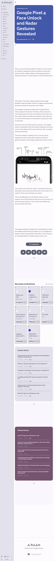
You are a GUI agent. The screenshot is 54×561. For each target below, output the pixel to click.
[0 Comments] (33, 39)
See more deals (49, 284)
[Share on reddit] (39, 252)
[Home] (7, 2)
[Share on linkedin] (33, 252)
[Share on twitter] (23, 252)
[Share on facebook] (28, 252)
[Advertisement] (34, 88)
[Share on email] (44, 252)
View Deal (25, 302)
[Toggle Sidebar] (13, 280)
